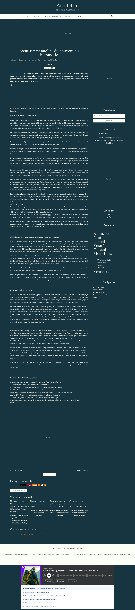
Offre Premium (97, 554)
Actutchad (68, 5)
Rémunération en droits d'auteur (84, 554)
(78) (98, 297)
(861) (98, 290)
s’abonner (50, 581)
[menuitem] (25, 16)
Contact (79, 16)
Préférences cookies (125, 554)
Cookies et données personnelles (110, 554)
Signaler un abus (65, 554)
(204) (98, 292)
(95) (100, 295)
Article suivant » (82, 470)
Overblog (79, 548)
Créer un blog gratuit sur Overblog (38, 554)
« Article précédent (17, 470)
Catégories (36, 16)
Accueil (25, 16)
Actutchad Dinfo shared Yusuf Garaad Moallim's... (104, 243)
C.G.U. (73, 554)
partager (61, 581)
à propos (72, 581)
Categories (22, 60)
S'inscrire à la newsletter (18, 490)
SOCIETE (49, 64)
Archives (68, 16)
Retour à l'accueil (49, 475)
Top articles (51, 554)
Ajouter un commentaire (26, 534)
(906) (98, 287)
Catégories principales (53, 16)
